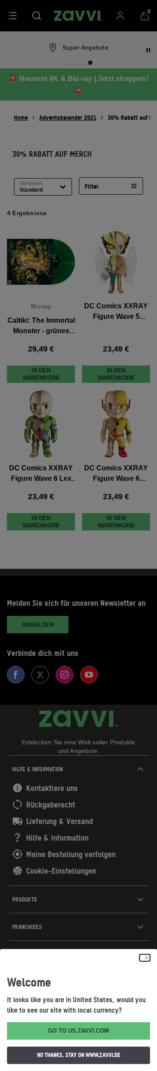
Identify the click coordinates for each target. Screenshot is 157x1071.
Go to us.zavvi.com (78, 1030)
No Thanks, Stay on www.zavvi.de (78, 1054)
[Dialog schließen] (145, 957)
